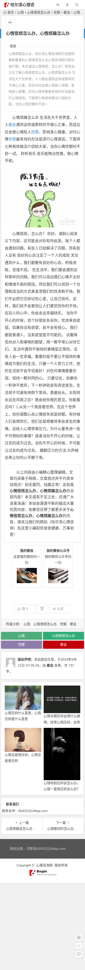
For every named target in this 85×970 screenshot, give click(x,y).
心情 (20, 12)
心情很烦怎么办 (38, 12)
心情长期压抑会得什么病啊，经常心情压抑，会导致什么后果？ (62, 722)
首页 (10, 12)
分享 (60, 609)
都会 (67, 12)
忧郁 (57, 12)
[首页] (79, 937)
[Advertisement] (42, 925)
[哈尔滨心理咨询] (42, 875)
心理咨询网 (44, 865)
